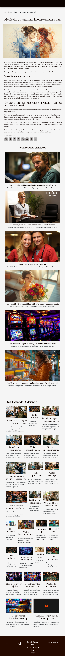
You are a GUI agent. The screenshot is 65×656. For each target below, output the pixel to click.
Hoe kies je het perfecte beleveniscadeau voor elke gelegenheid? (32, 383)
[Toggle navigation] (4, 3)
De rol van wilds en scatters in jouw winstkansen (32, 588)
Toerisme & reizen (32, 647)
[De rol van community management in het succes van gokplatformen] (14, 440)
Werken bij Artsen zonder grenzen (32, 264)
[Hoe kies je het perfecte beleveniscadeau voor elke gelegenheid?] (32, 365)
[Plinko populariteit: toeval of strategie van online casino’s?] (35, 466)
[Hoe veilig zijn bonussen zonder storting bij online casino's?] (41, 523)
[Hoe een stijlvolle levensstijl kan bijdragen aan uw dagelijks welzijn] (32, 286)
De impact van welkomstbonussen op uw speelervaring (18, 618)
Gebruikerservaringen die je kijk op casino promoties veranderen (16, 424)
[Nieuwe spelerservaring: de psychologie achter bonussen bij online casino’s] (51, 440)
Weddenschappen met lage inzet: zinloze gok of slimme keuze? (50, 422)
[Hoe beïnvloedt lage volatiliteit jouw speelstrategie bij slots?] (32, 325)
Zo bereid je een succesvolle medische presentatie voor (32, 225)
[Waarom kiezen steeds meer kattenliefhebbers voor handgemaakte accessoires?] (51, 495)
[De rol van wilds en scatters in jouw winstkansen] (32, 576)
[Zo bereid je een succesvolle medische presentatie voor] (32, 207)
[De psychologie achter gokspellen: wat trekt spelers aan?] (11, 550)
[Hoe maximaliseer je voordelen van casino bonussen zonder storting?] (52, 550)
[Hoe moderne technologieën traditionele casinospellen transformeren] (26, 550)
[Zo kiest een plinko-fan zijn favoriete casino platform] (35, 494)
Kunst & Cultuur (32, 642)
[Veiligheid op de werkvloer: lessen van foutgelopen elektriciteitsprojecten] (16, 468)
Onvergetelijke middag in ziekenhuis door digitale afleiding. (32, 185)
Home (4, 12)
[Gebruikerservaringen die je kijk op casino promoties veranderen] (16, 412)
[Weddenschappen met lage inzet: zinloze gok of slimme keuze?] (50, 411)
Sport (32, 650)
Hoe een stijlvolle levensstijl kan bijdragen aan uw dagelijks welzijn (32, 304)
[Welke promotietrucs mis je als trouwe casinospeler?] (32, 440)
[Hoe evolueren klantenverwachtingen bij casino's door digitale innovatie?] (16, 497)
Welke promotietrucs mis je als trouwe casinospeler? (32, 451)
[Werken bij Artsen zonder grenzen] (32, 246)
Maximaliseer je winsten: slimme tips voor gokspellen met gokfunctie (46, 618)
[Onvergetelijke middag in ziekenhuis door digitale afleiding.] (32, 167)
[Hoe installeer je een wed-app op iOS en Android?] (11, 523)
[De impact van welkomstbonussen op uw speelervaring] (18, 606)
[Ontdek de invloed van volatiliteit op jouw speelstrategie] (51, 576)
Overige (10, 12)
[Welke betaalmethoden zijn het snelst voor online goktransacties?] (26, 525)
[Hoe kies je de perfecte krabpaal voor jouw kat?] (39, 549)
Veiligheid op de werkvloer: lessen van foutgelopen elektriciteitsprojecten (16, 480)
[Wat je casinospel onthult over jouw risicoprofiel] (52, 466)
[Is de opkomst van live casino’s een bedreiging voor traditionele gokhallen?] (34, 409)
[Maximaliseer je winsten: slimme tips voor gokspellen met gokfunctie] (46, 606)
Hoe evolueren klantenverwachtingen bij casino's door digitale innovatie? (16, 509)
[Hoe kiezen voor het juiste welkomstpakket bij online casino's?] (14, 576)
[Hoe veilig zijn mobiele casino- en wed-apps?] (54, 523)
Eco (32, 645)
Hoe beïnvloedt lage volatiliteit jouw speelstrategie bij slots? (32, 343)
